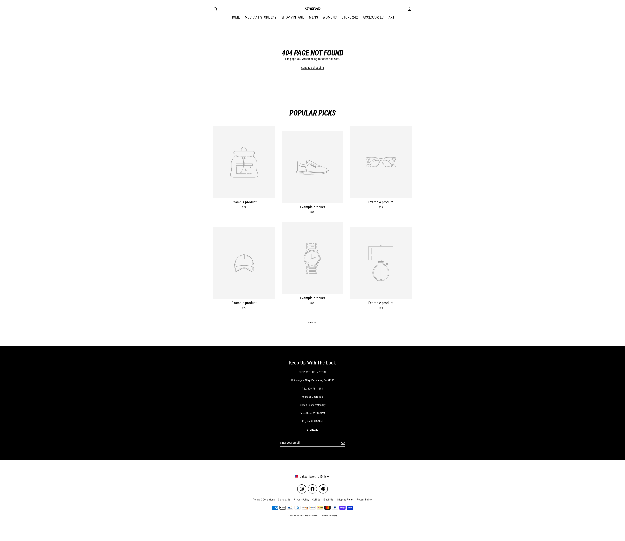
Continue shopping (312, 67)
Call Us (316, 499)
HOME (235, 17)
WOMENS (330, 17)
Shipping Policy (345, 499)
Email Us (328, 499)
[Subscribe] (342, 443)
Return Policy (364, 499)
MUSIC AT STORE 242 (261, 17)
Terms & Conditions (264, 499)
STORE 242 (350, 17)
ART (391, 17)
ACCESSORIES (373, 17)
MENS (313, 17)
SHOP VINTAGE (292, 17)
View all (312, 322)
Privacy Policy (301, 499)
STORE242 (312, 9)
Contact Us (284, 499)
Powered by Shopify (329, 515)
